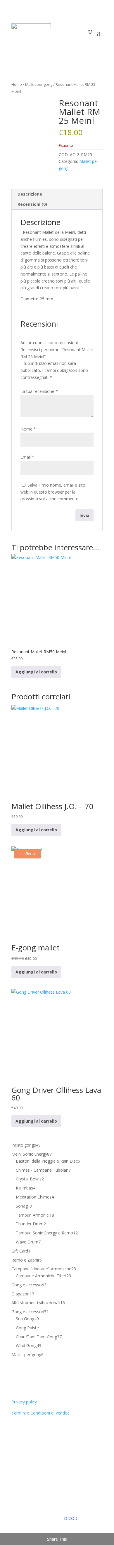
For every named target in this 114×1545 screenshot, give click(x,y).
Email (27, 457)
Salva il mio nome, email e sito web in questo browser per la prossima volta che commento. (52, 492)
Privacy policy (24, 1402)
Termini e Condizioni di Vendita (40, 1413)
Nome (28, 429)
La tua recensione (39, 391)
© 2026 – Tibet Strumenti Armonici (54, 1511)
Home (16, 84)
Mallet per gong (38, 84)
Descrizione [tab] (30, 194)
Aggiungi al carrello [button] (36, 672)
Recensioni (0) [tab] (32, 204)
